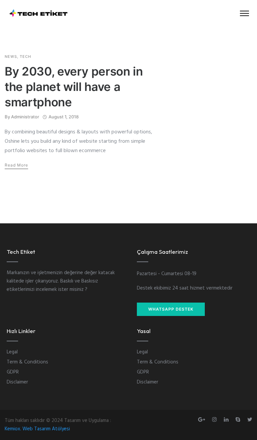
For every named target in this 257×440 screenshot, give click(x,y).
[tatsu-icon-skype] (239, 419)
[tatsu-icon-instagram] (215, 419)
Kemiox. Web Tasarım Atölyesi (37, 429)
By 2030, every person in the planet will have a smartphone (74, 86)
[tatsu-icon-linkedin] (227, 419)
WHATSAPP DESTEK (170, 309)
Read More (16, 165)
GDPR (13, 372)
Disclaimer (17, 382)
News (11, 57)
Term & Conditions (27, 362)
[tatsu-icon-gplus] (202, 419)
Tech (25, 57)
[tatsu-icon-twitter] (249, 419)
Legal (12, 352)
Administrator (25, 116)
